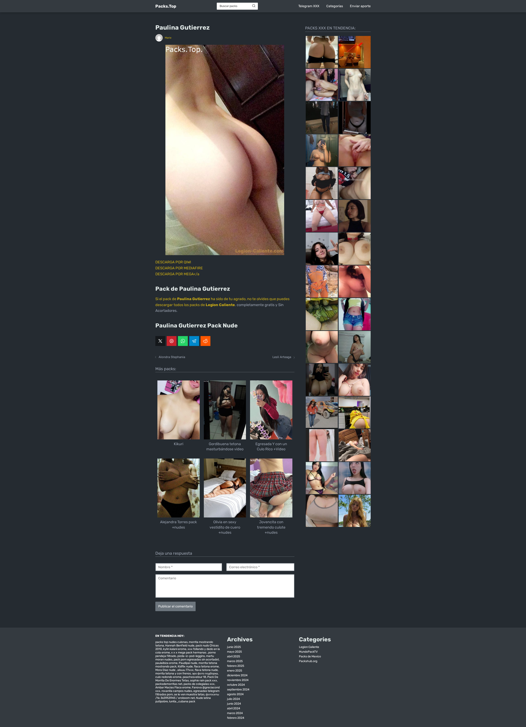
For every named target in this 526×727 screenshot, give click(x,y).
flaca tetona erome (206, 666)
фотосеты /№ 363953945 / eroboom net (187, 696)
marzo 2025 (235, 661)
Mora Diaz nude (165, 670)
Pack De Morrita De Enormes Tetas (186, 678)
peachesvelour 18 (194, 677)
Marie (168, 37)
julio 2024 (233, 699)
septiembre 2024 (238, 689)
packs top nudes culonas (171, 642)
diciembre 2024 (237, 675)
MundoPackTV (308, 651)
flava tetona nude (206, 670)
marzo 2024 (235, 713)
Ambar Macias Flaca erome (173, 687)
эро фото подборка (205, 673)
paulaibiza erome (166, 663)
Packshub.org (308, 661)
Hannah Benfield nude (179, 645)
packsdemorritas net (168, 684)
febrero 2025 (235, 666)
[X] (160, 341)
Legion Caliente (309, 647)
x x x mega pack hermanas (189, 652)
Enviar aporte (360, 6)
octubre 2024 (236, 685)
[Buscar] (254, 6)
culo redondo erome (168, 677)
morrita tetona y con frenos (173, 673)
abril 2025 (233, 656)
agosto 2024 (235, 694)
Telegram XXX (308, 6)
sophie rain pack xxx (203, 680)
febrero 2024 (235, 718)
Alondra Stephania (172, 357)
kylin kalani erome (174, 649)
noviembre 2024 (238, 680)
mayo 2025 (234, 651)
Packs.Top (165, 6)
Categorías (334, 6)
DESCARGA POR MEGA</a (177, 274)
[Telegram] (194, 341)
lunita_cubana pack (182, 701)
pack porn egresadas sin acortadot (196, 659)
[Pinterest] (171, 341)
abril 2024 (233, 708)
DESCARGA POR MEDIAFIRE (179, 268)
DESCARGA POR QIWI (173, 262)
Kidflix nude (185, 666)
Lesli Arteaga (281, 357)
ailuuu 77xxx (185, 670)
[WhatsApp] (183, 341)
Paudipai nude (188, 663)
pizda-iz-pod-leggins (191, 656)
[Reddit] (205, 341)
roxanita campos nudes (176, 691)
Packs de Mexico (310, 656)
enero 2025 (234, 670)
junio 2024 (234, 703)
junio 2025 (234, 647)
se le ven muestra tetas (189, 694)
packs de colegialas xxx (199, 684)
